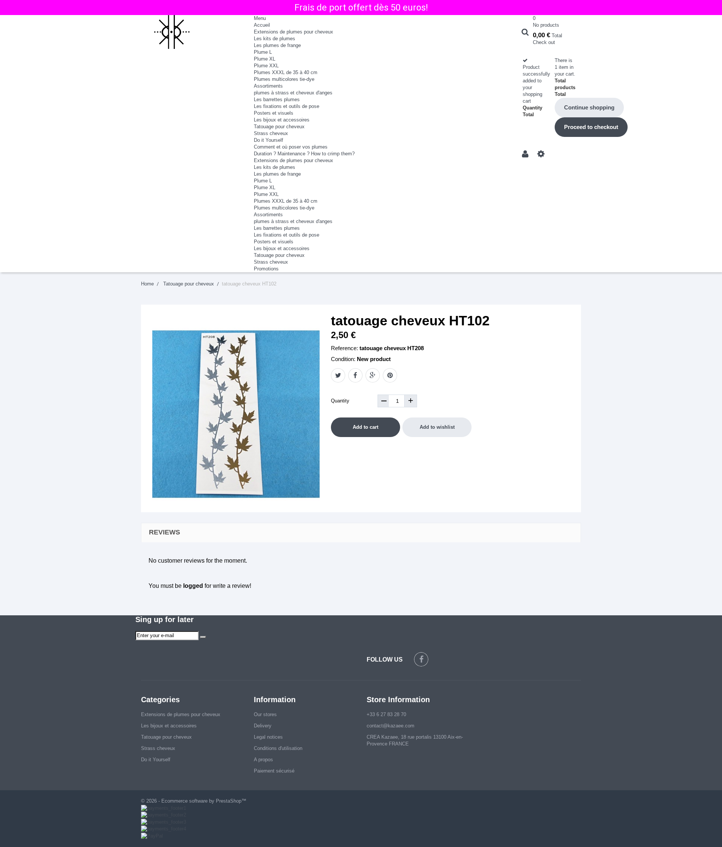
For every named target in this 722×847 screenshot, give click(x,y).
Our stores (265, 714)
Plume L (263, 52)
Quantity (340, 401)
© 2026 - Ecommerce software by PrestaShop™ (193, 801)
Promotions (266, 269)
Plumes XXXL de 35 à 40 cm (285, 72)
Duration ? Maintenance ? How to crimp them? (304, 153)
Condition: (343, 359)
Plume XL (264, 59)
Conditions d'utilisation (278, 748)
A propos (263, 759)
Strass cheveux (271, 133)
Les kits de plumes (274, 38)
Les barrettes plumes (277, 99)
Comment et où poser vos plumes (291, 147)
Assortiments (268, 86)
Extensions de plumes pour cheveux (293, 32)
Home (147, 284)
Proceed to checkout (591, 127)
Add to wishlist (437, 427)
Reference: (344, 348)
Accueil (262, 25)
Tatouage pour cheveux (279, 126)
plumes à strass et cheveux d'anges (293, 93)
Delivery (263, 726)
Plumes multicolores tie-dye (284, 79)
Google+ (373, 375)
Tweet (338, 375)
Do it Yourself (268, 140)
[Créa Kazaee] (192, 32)
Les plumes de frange (277, 45)
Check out (544, 42)
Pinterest (390, 375)
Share (355, 375)
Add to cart (365, 427)
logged (193, 586)
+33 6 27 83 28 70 (386, 714)
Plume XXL (266, 65)
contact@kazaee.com (390, 726)
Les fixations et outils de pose (286, 106)
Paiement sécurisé (274, 771)
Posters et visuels (273, 113)
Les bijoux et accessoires (281, 120)
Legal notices (268, 737)
